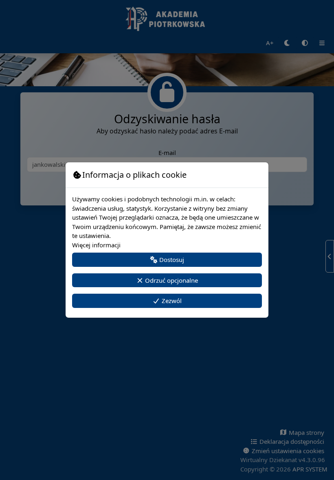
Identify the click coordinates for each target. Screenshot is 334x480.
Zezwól (171, 301)
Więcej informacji (96, 245)
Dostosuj (171, 259)
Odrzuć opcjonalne (170, 280)
